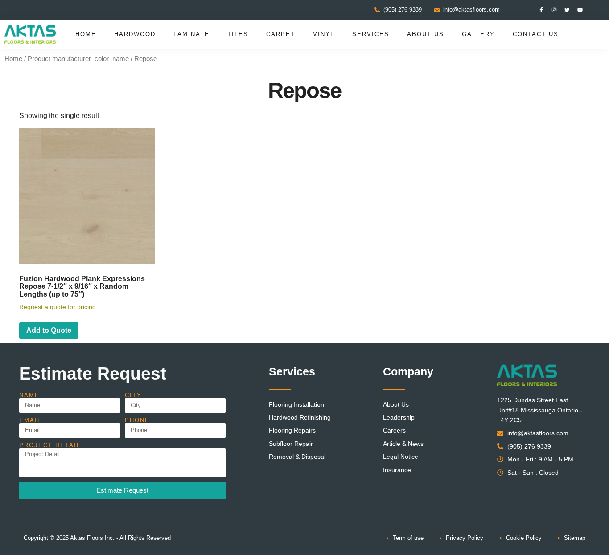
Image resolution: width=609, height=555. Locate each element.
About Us (425, 34)
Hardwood (135, 34)
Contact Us (536, 34)
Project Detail (50, 445)
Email (30, 420)
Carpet (280, 34)
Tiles (237, 34)
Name (29, 395)
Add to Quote (48, 330)
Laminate (191, 34)
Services (370, 34)
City (133, 395)
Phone (137, 420)
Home (85, 34)
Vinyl (323, 34)
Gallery (478, 34)
